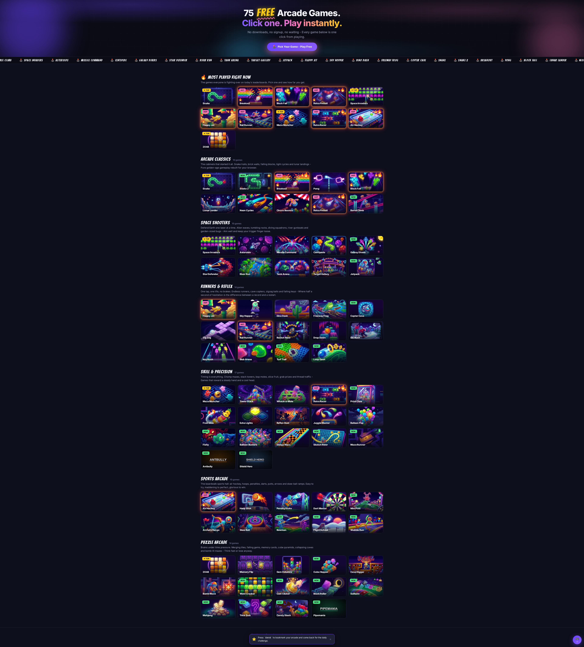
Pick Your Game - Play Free (292, 47)
